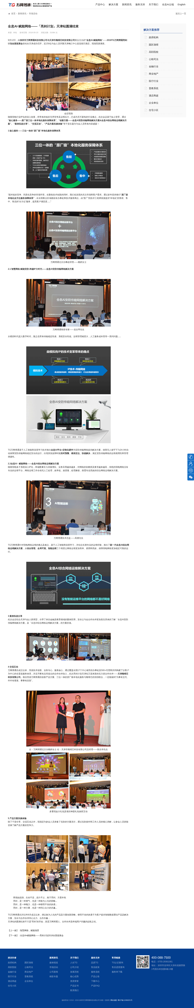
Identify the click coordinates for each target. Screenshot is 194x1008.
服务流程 (95, 972)
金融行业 (153, 66)
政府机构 (153, 37)
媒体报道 (53, 962)
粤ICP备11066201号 (125, 1000)
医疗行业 (153, 81)
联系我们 (74, 990)
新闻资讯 (127, 4)
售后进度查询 (118, 967)
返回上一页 (181, 13)
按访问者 (12, 958)
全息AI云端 (168, 4)
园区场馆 (153, 44)
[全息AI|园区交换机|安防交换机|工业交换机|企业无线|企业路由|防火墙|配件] (31, 4)
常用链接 (116, 958)
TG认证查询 (117, 962)
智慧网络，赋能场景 (29, 930)
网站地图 (113, 1000)
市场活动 (33, 13)
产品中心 (100, 4)
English (181, 4)
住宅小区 (153, 110)
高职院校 (153, 52)
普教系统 (153, 88)
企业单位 (153, 103)
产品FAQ (95, 986)
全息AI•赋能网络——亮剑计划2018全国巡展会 (41, 935)
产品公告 (95, 976)
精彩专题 (53, 976)
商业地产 (153, 73)
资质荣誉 (74, 981)
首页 (13, 13)
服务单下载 (117, 972)
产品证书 (74, 986)
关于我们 (153, 4)
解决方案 (113, 4)
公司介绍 (74, 967)
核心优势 (74, 976)
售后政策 (95, 967)
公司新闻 (53, 972)
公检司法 (153, 59)
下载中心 (95, 981)
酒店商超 (153, 95)
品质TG (94, 962)
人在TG (73, 962)
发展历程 (74, 972)
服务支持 (140, 4)
